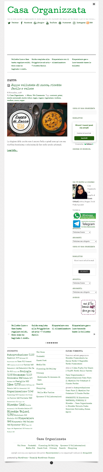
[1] (46, 342)
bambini (13, 358)
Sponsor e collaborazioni (49, 397)
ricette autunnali (14, 98)
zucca (16, 100)
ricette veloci (27, 98)
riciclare (20, 415)
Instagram (80, 23)
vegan (35, 98)
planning (12, 395)
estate (27, 378)
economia (15, 378)
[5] (53, 342)
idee (14, 384)
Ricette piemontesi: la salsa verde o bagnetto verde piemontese (77, 361)
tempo (29, 425)
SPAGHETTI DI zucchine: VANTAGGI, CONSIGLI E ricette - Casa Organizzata (79, 401)
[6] (55, 342)
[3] (49, 342)
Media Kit (40, 365)
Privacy (40, 373)
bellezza (24, 358)
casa (21, 362)
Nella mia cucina (45, 393)
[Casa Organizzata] (47, 15)
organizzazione (20, 391)
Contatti (40, 357)
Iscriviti (84, 138)
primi (60, 95)
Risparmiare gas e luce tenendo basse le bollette (81, 63)
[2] (47, 342)
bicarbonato (12, 361)
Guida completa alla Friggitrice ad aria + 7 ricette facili (41, 63)
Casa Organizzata (17, 95)
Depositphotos (52, 453)
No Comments (39, 95)
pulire (15, 398)
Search (39, 384)
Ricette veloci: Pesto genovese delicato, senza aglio (78, 409)
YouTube (53, 23)
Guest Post (41, 361)
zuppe (22, 100)
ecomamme (22, 375)
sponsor (18, 425)
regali (21, 401)
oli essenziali (23, 388)
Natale (11, 388)
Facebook (28, 23)
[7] (57, 342)
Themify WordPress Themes (42, 458)
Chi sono (40, 352)
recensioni (12, 402)
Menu (29, 95)
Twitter (15, 23)
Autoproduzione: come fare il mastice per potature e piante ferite (78, 381)
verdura (57, 98)
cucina (29, 365)
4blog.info (87, 453)
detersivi (13, 368)
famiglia (22, 382)
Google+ (40, 23)
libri (25, 385)
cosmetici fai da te (16, 365)
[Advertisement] (51, 41)
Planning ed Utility (46, 369)
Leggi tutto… (12, 150)
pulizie (26, 398)
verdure (10, 100)
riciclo (12, 418)
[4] (51, 342)
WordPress (23, 458)
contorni (53, 95)
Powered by (79, 144)
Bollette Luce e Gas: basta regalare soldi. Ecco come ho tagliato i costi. (20, 332)
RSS (91, 23)
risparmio (19, 422)
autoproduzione (20, 355)
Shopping (40, 388)
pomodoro (23, 395)
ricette (16, 405)
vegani (41, 98)
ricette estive (25, 409)
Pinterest (66, 23)
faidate (11, 381)
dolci (16, 371)
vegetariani (49, 98)
